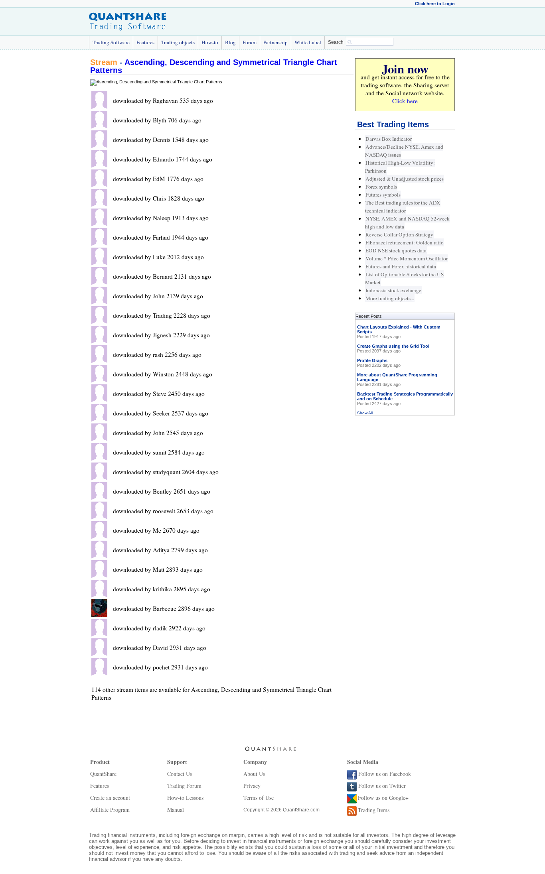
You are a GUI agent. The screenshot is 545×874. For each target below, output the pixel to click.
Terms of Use (258, 797)
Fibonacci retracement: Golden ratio (404, 242)
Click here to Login (435, 3)
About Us (254, 774)
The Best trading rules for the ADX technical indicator (402, 206)
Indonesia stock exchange (393, 290)
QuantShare (103, 774)
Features (145, 42)
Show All (365, 413)
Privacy (252, 785)
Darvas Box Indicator (388, 138)
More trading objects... (389, 298)
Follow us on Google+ (383, 797)
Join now (405, 69)
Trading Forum (184, 785)
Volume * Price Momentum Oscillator (406, 258)
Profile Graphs (372, 360)
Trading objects (178, 42)
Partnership (275, 42)
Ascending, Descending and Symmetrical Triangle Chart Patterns (213, 66)
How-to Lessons (185, 797)
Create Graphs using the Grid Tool (393, 346)
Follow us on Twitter (382, 785)
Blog (230, 42)
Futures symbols (383, 194)
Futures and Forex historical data (400, 266)
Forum (250, 42)
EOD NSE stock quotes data (396, 250)
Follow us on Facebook (384, 774)
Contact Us (179, 774)
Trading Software (111, 42)
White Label (307, 42)
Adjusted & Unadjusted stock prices (404, 178)
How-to (209, 42)
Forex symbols (381, 186)
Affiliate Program (110, 809)
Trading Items (373, 810)
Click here (405, 101)
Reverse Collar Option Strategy (399, 234)
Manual (175, 809)
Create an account (110, 797)
